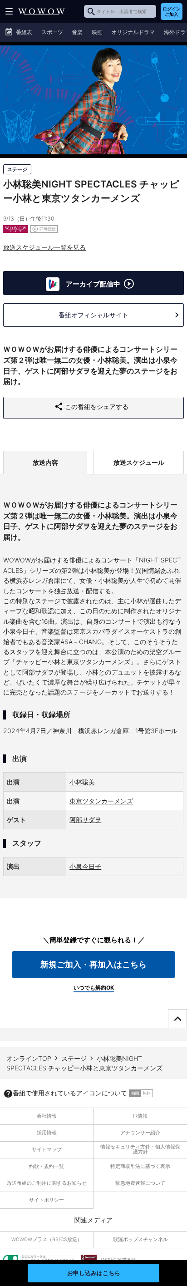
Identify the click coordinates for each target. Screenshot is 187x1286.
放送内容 (45, 462)
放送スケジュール (138, 462)
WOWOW (41, 11)
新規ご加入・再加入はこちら (93, 964)
